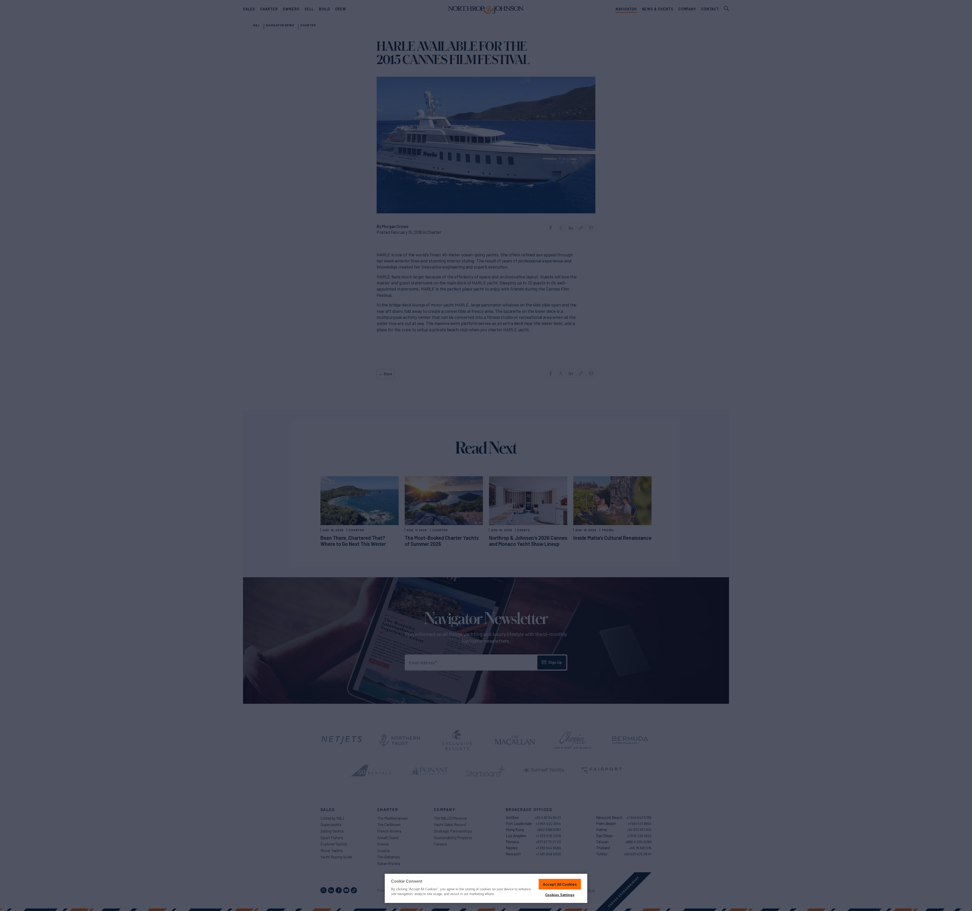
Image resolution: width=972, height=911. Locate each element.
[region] (486, 888)
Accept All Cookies (560, 884)
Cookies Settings (559, 895)
